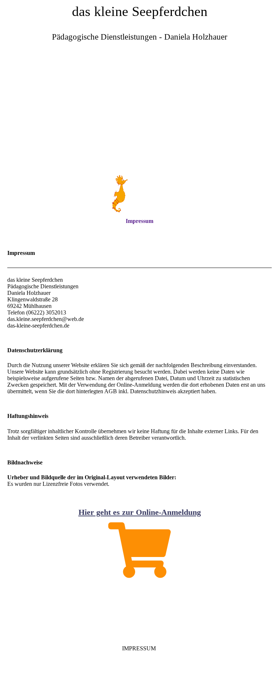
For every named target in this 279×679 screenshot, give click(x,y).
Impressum (139, 221)
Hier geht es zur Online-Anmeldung (139, 512)
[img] (139, 114)
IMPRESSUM (139, 648)
